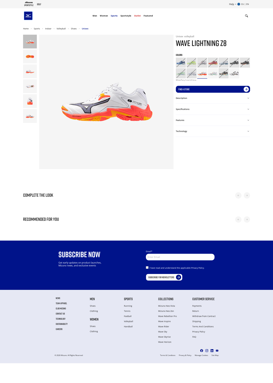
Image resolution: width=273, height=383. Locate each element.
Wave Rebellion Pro (167, 316)
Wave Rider (163, 326)
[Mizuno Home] (29, 3)
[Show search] (246, 16)
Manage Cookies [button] (201, 355)
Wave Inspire (164, 321)
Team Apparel (61, 303)
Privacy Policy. (197, 268)
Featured (148, 15)
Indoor (48, 28)
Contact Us (60, 313)
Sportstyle (126, 15)
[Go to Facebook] (201, 350)
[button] (238, 195)
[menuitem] (94, 16)
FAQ (194, 336)
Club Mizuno (61, 308)
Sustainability (62, 324)
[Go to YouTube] (217, 350)
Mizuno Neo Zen (166, 311)
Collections (165, 299)
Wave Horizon (164, 342)
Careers (59, 329)
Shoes (74, 28)
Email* (149, 251)
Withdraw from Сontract (204, 316)
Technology (60, 318)
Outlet (137, 15)
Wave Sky (162, 331)
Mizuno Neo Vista (166, 305)
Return (195, 311)
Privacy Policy (198, 331)
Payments (197, 305)
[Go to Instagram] (206, 350)
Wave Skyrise (164, 336)
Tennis (127, 311)
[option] (181, 63)
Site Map (215, 355)
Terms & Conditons (167, 355)
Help (231, 4)
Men (95, 15)
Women (104, 15)
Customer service (203, 299)
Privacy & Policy (185, 355)
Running (128, 305)
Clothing (94, 311)
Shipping (196, 321)
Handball (128, 326)
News (58, 298)
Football (128, 316)
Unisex (85, 28)
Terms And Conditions (203, 326)
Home (26, 28)
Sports (114, 15)
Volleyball (61, 28)
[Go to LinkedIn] (212, 350)
